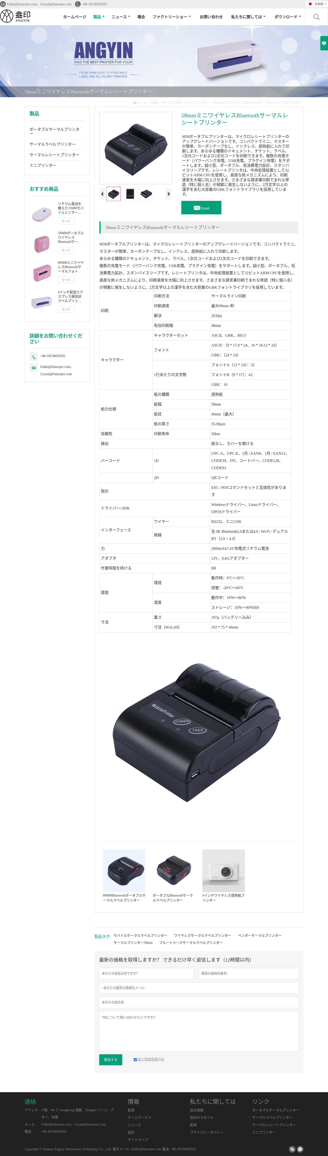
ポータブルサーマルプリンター (185, 102)
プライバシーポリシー (207, 1132)
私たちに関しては (246, 17)
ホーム (139, 103)
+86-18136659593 (94, 4)
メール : (30, 1124)
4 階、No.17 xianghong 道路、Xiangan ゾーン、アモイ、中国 (77, 1113)
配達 (131, 1110)
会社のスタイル (201, 1117)
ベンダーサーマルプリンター (260, 935)
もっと (66, 221)
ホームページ (74, 17)
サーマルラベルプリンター (53, 144)
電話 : (28, 1131)
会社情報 (196, 1110)
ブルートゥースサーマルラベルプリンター (191, 943)
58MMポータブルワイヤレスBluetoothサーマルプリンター (71, 238)
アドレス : (32, 1110)
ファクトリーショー (170, 17)
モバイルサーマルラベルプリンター (140, 935)
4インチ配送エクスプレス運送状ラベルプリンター (70, 296)
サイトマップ (138, 1140)
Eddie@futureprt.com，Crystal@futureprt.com (39, 4)
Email (201, 206)
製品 (97, 17)
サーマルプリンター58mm (133, 943)
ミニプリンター (43, 165)
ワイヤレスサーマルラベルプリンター (202, 935)
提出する (110, 1059)
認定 (131, 1132)
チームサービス (139, 1117)
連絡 (30, 1102)
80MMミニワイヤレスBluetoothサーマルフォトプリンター (71, 267)
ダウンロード (286, 17)
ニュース (119, 17)
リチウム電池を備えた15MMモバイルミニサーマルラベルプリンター (71, 208)
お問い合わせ (211, 17)
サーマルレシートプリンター (54, 155)
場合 (141, 17)
